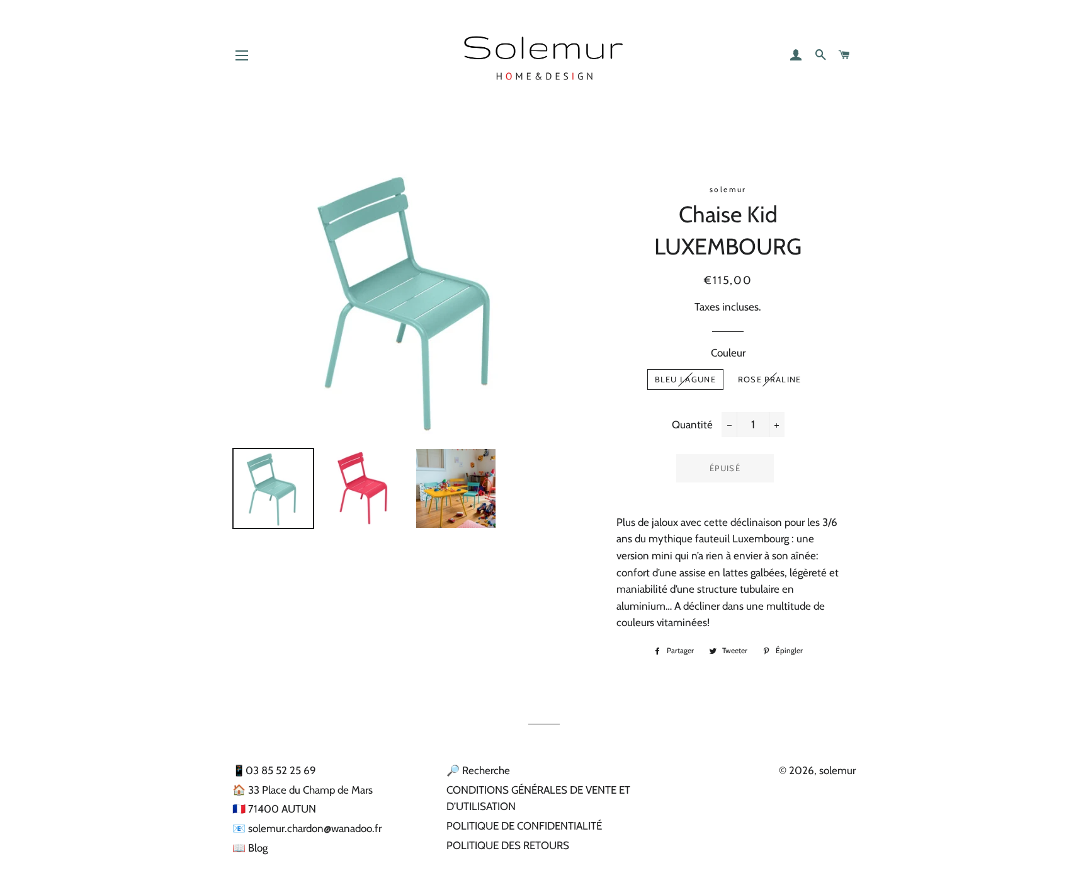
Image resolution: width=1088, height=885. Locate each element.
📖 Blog (250, 848)
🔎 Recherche (478, 770)
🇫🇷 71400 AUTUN (274, 808)
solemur (837, 770)
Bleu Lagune (685, 379)
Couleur (728, 352)
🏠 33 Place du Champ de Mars (302, 790)
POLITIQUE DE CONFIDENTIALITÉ (524, 825)
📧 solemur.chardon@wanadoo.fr (307, 828)
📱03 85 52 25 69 (274, 770)
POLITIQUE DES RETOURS (507, 845)
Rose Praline (770, 379)
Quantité (692, 424)
